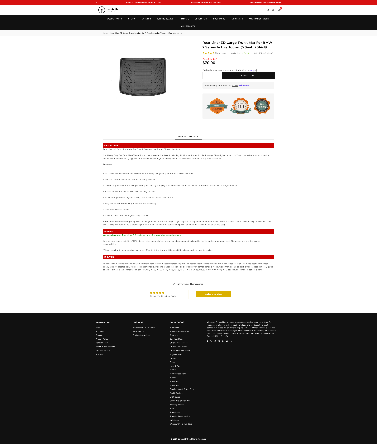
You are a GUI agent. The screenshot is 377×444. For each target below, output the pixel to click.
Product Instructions (141, 335)
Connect (99, 335)
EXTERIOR (146, 19)
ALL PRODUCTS (188, 26)
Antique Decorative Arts (180, 331)
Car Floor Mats (176, 339)
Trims (172, 408)
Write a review (213, 294)
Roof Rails (174, 385)
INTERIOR (132, 19)
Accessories (175, 327)
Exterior (173, 358)
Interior (173, 370)
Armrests (173, 335)
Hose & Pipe (175, 366)
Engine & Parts (176, 354)
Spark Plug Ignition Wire (180, 401)
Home (105, 33)
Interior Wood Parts (178, 374)
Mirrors (173, 377)
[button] (278, 10)
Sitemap (99, 354)
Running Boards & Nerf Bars (182, 389)
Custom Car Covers (178, 346)
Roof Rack (174, 381)
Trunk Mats (175, 412)
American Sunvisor (259, 19)
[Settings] (273, 10)
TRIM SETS (184, 19)
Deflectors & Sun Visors (180, 350)
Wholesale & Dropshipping (144, 327)
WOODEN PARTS (114, 19)
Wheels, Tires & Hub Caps (181, 424)
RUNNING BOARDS (165, 19)
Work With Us (138, 331)
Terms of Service (103, 350)
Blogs (98, 327)
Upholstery (174, 420)
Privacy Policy (102, 339)
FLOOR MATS (237, 19)
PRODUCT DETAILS (188, 136)
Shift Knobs (175, 397)
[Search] (268, 10)
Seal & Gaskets (176, 393)
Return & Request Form (105, 346)
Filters (172, 362)
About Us (100, 331)
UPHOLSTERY (201, 19)
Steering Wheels (177, 404)
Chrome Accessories (179, 343)
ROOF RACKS (219, 19)
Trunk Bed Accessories (180, 416)
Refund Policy (102, 343)
